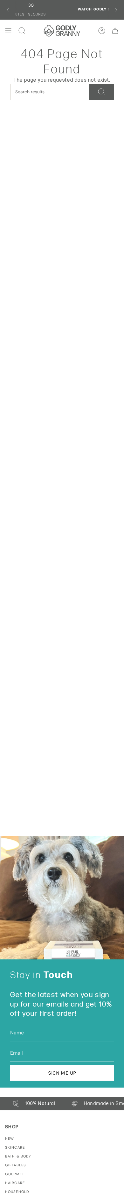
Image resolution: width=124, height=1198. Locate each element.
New (9, 1138)
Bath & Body (18, 1156)
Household (17, 1191)
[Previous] (8, 10)
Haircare (15, 1183)
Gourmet (14, 1174)
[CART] (115, 30)
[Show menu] (8, 30)
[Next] (116, 10)
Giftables (15, 1165)
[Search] (101, 92)
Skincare (15, 1147)
